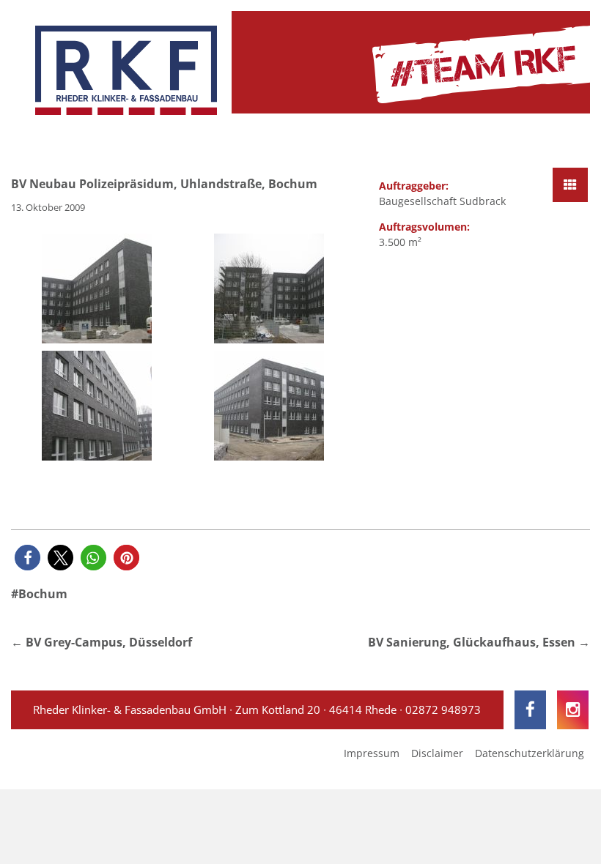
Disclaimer (437, 753)
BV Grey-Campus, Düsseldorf (109, 642)
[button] (27, 557)
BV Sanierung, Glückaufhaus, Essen (471, 642)
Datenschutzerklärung (529, 753)
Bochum (42, 594)
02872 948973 (443, 709)
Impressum (371, 753)
